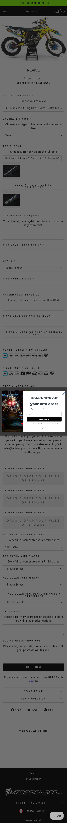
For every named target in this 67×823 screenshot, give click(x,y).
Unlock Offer (44, 419)
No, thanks (44, 428)
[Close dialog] (63, 393)
